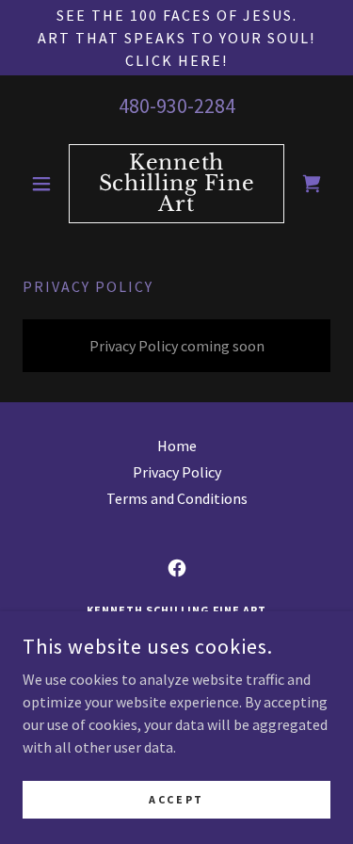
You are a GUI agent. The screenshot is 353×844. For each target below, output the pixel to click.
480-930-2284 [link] (177, 105)
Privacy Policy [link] (177, 472)
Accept (176, 799)
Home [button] (177, 445)
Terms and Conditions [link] (177, 498)
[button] (46, 184)
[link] (176, 183)
